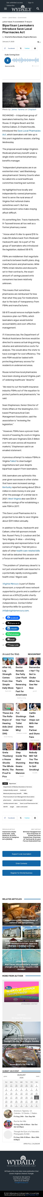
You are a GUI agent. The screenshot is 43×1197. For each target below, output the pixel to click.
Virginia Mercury (10, 583)
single (12, 807)
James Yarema (17, 109)
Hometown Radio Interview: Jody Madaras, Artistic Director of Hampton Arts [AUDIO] (10, 835)
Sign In (30, 3)
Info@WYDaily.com (21, 1182)
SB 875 (5, 807)
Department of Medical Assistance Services (17, 787)
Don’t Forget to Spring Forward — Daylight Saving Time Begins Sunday (21, 1040)
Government (22, 18)
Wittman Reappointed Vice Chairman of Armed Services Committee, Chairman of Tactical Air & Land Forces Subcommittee (32, 836)
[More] (35, 48)
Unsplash (32, 109)
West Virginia (14, 498)
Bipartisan (12, 783)
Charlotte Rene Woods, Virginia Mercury (20, 37)
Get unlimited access (14, 3)
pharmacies (7, 800)
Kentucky (7, 487)
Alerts (21, 1035)
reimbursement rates (10, 803)
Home (4, 18)
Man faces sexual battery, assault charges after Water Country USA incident (21, 967)
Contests (21, 1015)
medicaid (23, 790)
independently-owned (10, 790)
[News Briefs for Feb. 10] (21, 1056)
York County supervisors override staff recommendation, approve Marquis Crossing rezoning (21, 943)
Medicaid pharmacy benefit (12, 793)
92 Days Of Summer (21, 1018)
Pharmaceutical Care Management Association (18, 797)
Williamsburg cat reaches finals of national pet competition (21, 921)
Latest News (12, 18)
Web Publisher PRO (32, 1195)
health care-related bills (28, 550)
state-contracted (21, 807)
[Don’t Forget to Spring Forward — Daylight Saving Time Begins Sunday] (21, 1032)
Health (29, 22)
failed (13, 461)
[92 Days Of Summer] (21, 992)
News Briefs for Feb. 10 (21, 1064)
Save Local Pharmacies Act (29, 803)
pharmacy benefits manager (23, 800)
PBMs (25, 793)
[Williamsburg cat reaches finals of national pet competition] (21, 914)
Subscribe (10, 5)
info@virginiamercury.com (15, 610)
